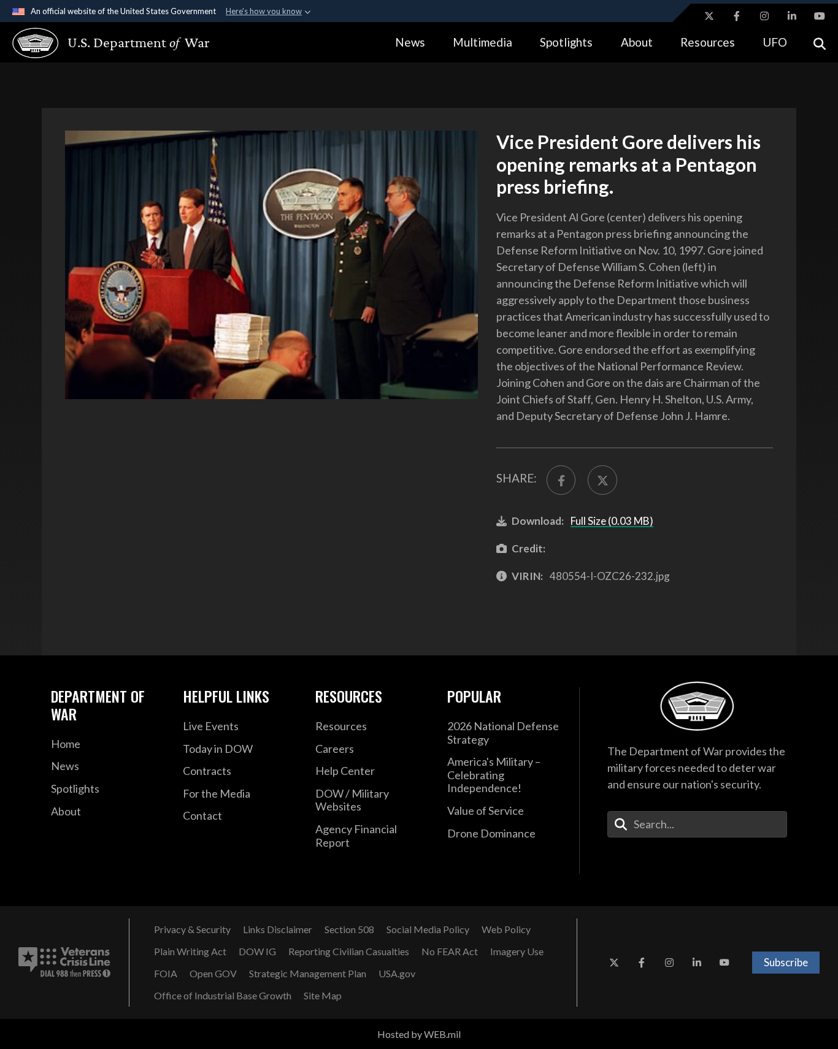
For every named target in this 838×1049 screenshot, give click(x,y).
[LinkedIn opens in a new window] (792, 16)
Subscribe (786, 962)
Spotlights (566, 42)
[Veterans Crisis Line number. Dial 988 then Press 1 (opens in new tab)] (64, 962)
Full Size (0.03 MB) (612, 520)
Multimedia (482, 42)
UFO (775, 42)
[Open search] (819, 43)
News (410, 42)
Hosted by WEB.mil (419, 1034)
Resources (707, 42)
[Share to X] (602, 479)
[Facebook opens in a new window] (737, 16)
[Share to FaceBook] (561, 479)
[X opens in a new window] (709, 16)
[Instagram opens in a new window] (764, 16)
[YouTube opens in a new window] (819, 16)
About (637, 42)
